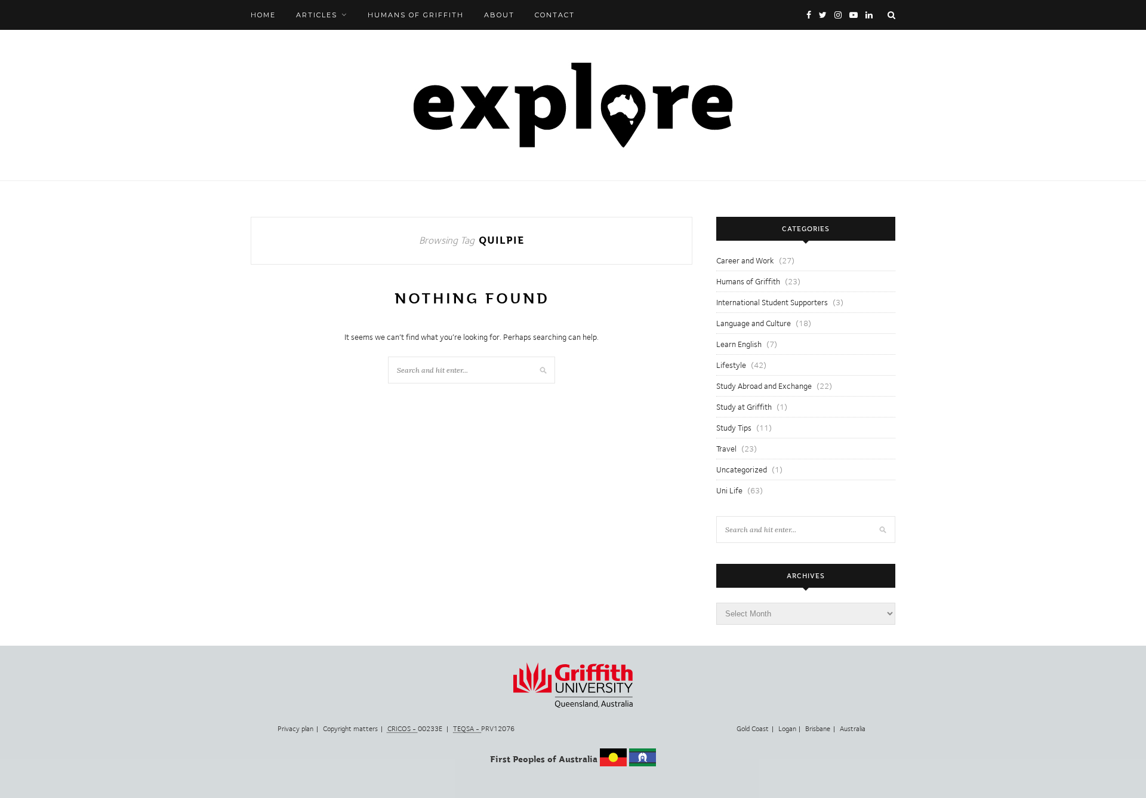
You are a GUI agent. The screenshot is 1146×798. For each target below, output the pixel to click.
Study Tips (733, 427)
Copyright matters (350, 729)
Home (263, 15)
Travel (726, 448)
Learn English (739, 344)
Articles (316, 15)
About (499, 15)
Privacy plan (295, 729)
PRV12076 (484, 729)
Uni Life (729, 490)
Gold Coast (753, 729)
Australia (852, 729)
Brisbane (817, 729)
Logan (787, 729)
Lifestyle (731, 365)
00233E (415, 729)
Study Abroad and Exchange (764, 386)
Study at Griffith (744, 407)
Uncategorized (741, 469)
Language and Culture (753, 323)
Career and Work (745, 260)
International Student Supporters (772, 302)
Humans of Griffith (416, 15)
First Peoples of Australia (543, 759)
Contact (555, 15)
